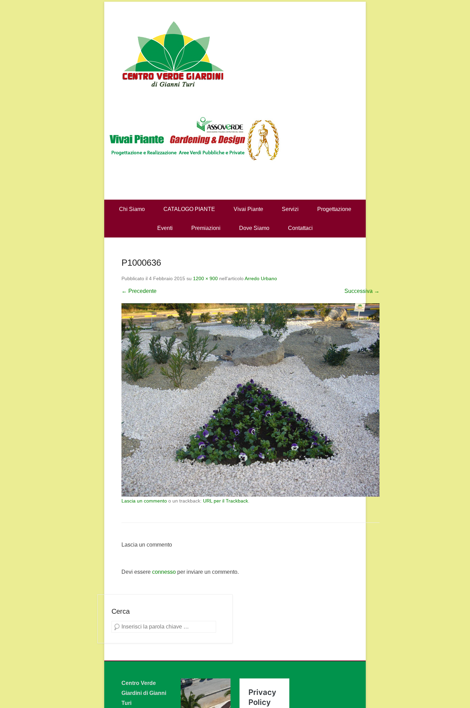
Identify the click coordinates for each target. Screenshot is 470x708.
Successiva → (362, 291)
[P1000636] (250, 400)
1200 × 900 (205, 278)
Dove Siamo (254, 228)
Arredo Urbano (261, 278)
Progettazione (334, 209)
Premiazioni (206, 228)
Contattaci (300, 228)
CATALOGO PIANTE (189, 209)
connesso (164, 572)
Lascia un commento (144, 501)
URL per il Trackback (225, 501)
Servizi (290, 209)
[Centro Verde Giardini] (235, 53)
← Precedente (139, 291)
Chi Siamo (132, 209)
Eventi (165, 228)
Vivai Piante (248, 209)
